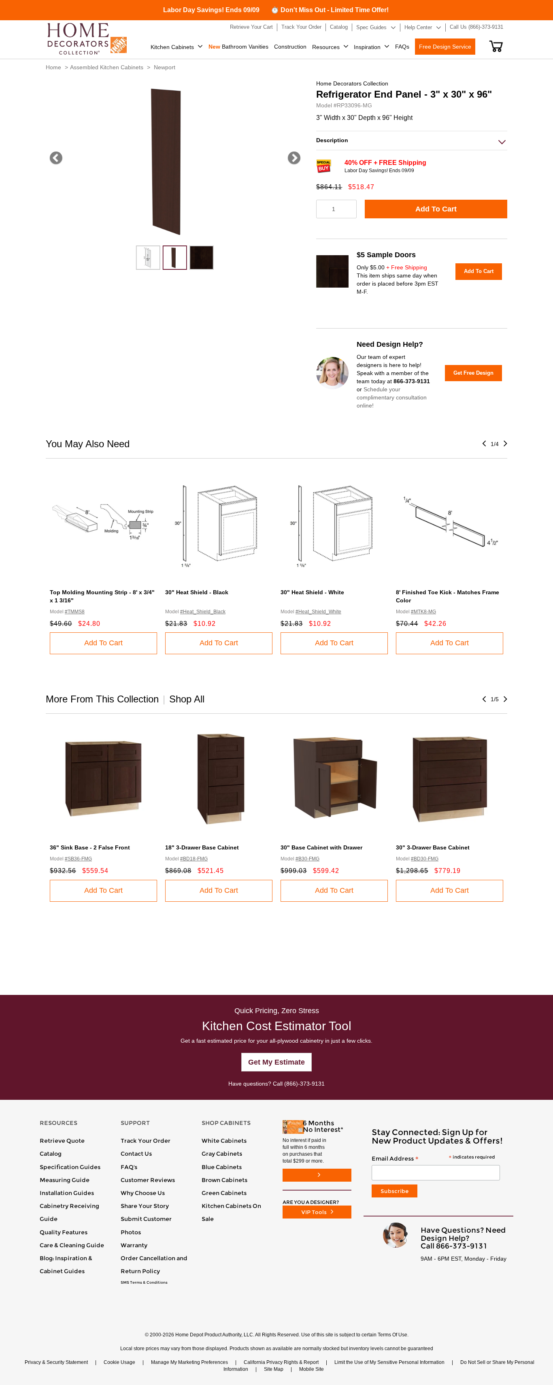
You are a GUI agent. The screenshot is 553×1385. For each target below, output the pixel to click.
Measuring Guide (64, 1180)
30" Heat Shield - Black (196, 592)
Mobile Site (311, 1369)
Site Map (273, 1369)
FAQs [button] (402, 46)
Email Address (433, 1159)
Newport (164, 67)
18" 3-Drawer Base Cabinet (202, 847)
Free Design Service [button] (445, 46)
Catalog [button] (339, 27)
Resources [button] (326, 47)
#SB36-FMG (78, 859)
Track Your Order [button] (301, 27)
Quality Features (63, 1232)
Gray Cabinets (222, 1153)
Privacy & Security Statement (56, 1362)
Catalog (51, 1153)
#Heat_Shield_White (318, 612)
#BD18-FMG (194, 859)
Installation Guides (67, 1193)
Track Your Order (145, 1140)
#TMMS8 (75, 612)
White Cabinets (224, 1140)
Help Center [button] (418, 27)
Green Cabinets (224, 1193)
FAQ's (129, 1167)
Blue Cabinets (222, 1167)
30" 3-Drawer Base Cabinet (433, 847)
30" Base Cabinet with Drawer (321, 847)
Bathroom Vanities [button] (238, 46)
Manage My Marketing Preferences (189, 1362)
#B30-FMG (307, 859)
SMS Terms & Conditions (144, 1282)
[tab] (411, 140)
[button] (496, 46)
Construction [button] (290, 46)
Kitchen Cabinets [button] (172, 47)
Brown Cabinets (224, 1180)
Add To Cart (436, 209)
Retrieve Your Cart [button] (251, 27)
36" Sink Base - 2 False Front (90, 847)
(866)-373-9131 (304, 1083)
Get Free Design (473, 373)
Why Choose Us (143, 1193)
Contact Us (136, 1153)
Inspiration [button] (367, 47)
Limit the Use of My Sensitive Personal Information (389, 1362)
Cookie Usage (119, 1362)
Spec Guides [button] (371, 27)
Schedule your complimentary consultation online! (392, 397)
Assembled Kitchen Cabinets (106, 67)
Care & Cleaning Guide (72, 1245)
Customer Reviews (148, 1180)
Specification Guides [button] (70, 1167)
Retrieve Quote (62, 1140)
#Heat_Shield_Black (202, 612)
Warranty (134, 1245)
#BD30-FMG (424, 859)
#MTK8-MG (423, 612)
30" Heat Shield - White (312, 592)
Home (53, 67)
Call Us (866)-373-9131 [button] (476, 27)
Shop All (186, 699)
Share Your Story (145, 1206)
